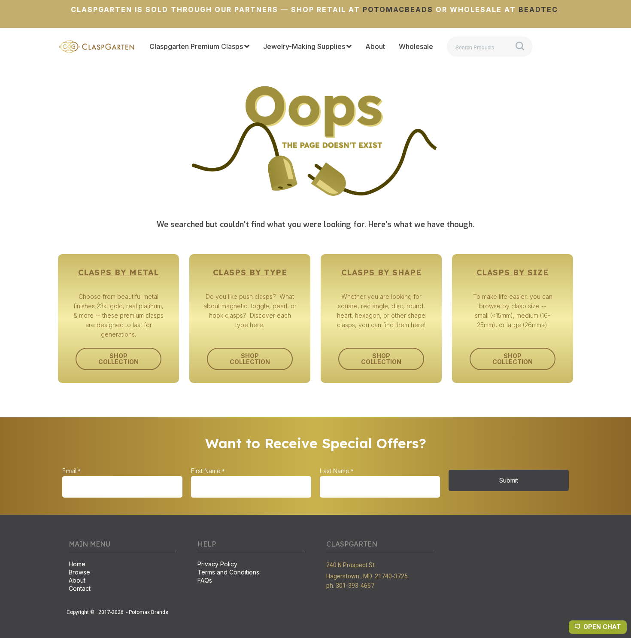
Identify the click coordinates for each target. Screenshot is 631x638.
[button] (118, 359)
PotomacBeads (396, 9)
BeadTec (538, 9)
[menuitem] (199, 47)
